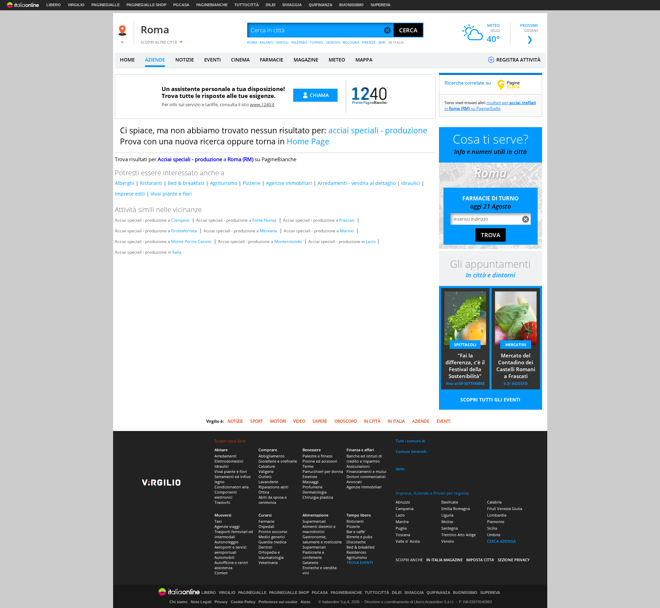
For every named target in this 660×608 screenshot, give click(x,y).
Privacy (221, 602)
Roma (155, 29)
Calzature (266, 466)
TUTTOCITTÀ (246, 5)
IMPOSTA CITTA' (480, 559)
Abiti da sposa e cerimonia (272, 500)
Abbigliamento (271, 455)
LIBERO (53, 5)
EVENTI (212, 59)
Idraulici (410, 183)
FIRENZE (369, 42)
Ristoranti (151, 183)
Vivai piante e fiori (171, 193)
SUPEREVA (380, 5)
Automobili (224, 557)
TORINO (316, 42)
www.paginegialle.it (513, 84)
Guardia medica (272, 541)
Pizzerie (252, 183)
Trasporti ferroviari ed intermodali (233, 534)
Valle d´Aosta (408, 541)
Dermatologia (314, 492)
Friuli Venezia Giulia (504, 508)
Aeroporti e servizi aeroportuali (230, 549)
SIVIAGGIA (292, 5)
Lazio (371, 241)
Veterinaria (268, 562)
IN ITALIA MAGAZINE (444, 559)
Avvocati (354, 481)
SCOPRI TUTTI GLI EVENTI (490, 399)
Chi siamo (178, 602)
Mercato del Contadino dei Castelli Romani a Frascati (515, 365)
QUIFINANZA (320, 5)
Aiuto (305, 602)
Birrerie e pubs (359, 536)
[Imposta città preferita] (123, 30)
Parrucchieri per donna (322, 471)
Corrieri (221, 572)
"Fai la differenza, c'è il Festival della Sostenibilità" (465, 365)
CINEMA (240, 59)
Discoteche (356, 541)
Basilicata (449, 502)
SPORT (256, 421)
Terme (308, 466)
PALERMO (299, 42)
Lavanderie (268, 481)
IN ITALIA (396, 42)
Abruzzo (403, 502)
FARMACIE (271, 59)
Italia (177, 252)
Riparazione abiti (273, 486)
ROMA (252, 42)
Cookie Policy (243, 602)
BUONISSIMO (351, 5)
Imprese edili (130, 193)
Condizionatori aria (231, 486)
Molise (447, 521)
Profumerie (312, 486)
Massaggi (310, 481)
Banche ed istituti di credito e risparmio (364, 458)
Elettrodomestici (228, 461)
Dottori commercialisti (366, 476)
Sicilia (492, 528)
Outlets (265, 476)
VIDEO (299, 421)
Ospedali (266, 526)
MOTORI (278, 421)
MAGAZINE (306, 59)
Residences (356, 552)
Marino (347, 231)
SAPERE (319, 421)
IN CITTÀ (372, 421)
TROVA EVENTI (359, 562)
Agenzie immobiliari (289, 183)
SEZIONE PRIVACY (514, 559)
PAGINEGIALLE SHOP (146, 5)
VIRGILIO (76, 5)
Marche (402, 521)
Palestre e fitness (317, 455)
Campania (405, 508)
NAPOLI (282, 42)
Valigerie (266, 471)
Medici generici (271, 536)
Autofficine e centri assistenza (231, 565)
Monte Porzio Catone (191, 241)
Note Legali (201, 602)
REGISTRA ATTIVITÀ (517, 59)
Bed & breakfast (186, 183)
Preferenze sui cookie (277, 602)
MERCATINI (515, 344)
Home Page (308, 141)
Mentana (268, 231)
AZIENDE (155, 59)
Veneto (447, 541)
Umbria (493, 534)
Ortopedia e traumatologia (271, 555)
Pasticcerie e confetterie (313, 555)
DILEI (270, 5)
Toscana (403, 534)
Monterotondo (288, 241)
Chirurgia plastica (317, 497)
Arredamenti (225, 455)
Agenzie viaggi (227, 526)
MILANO (266, 42)
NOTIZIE (184, 59)
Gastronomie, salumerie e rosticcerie (322, 539)
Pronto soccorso (272, 531)
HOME (127, 59)
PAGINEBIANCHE (212, 5)
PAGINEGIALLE (105, 5)
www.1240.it (262, 104)
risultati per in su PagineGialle (490, 105)
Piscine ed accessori (319, 461)
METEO (337, 59)
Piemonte (495, 521)
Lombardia (496, 515)
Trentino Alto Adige (458, 534)
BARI (382, 42)
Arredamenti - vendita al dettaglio (357, 183)
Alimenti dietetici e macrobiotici (319, 529)
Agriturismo (223, 183)
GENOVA (333, 42)
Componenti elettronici (225, 494)
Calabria (494, 502)
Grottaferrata (184, 231)
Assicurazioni (358, 466)
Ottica (263, 492)
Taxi (218, 521)
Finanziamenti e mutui (366, 471)
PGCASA (181, 5)
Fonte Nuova (264, 220)
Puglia (401, 528)
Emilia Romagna (455, 508)
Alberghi (124, 183)
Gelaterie (310, 562)
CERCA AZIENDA (501, 541)
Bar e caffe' (355, 531)
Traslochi (222, 502)
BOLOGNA (351, 42)
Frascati (346, 220)
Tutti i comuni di (410, 440)
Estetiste (309, 476)
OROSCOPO (345, 421)
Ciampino (180, 220)
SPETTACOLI (465, 344)
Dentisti (265, 547)
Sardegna (449, 528)
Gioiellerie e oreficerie (277, 461)
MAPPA (363, 59)
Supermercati (314, 521)
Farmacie (266, 521)
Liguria (447, 515)
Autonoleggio (226, 541)
